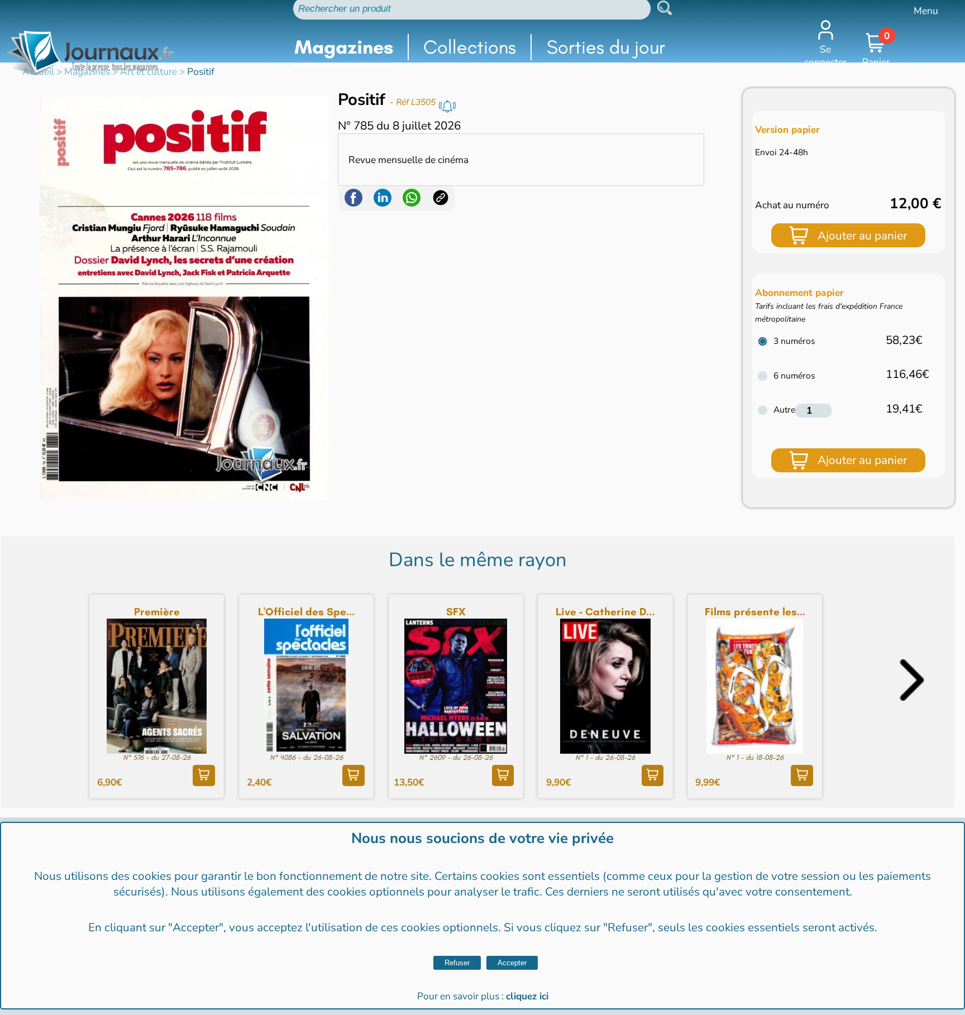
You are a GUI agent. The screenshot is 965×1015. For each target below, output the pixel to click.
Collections (469, 47)
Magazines (343, 47)
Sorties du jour (606, 47)
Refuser (457, 963)
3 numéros (794, 341)
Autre (784, 409)
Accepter (512, 963)
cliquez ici (527, 996)
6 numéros (794, 375)
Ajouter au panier (862, 235)
